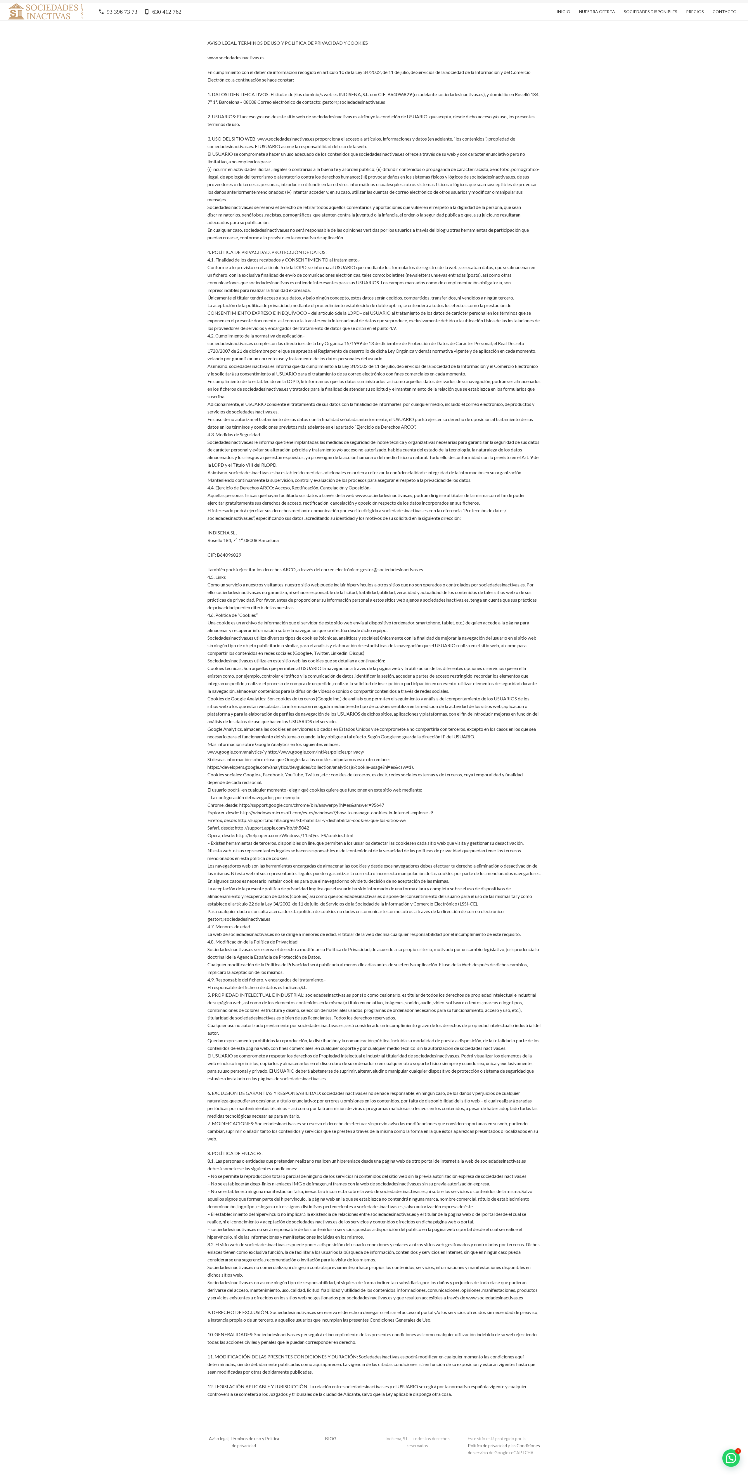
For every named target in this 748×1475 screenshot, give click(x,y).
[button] (731, 1458)
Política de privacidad (488, 1445)
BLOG (330, 1438)
